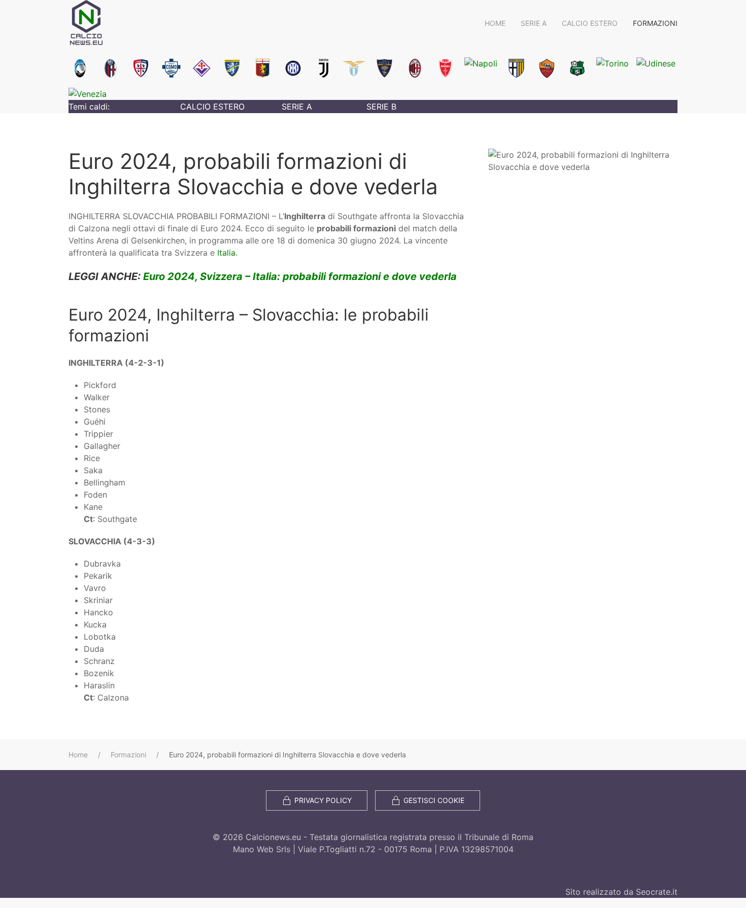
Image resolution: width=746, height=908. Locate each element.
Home (495, 23)
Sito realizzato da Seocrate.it (621, 892)
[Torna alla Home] (86, 23)
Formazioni (655, 23)
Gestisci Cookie (433, 800)
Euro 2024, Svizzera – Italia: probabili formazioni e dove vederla (300, 276)
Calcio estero (590, 23)
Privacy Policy (323, 800)
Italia (226, 253)
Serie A (534, 23)
